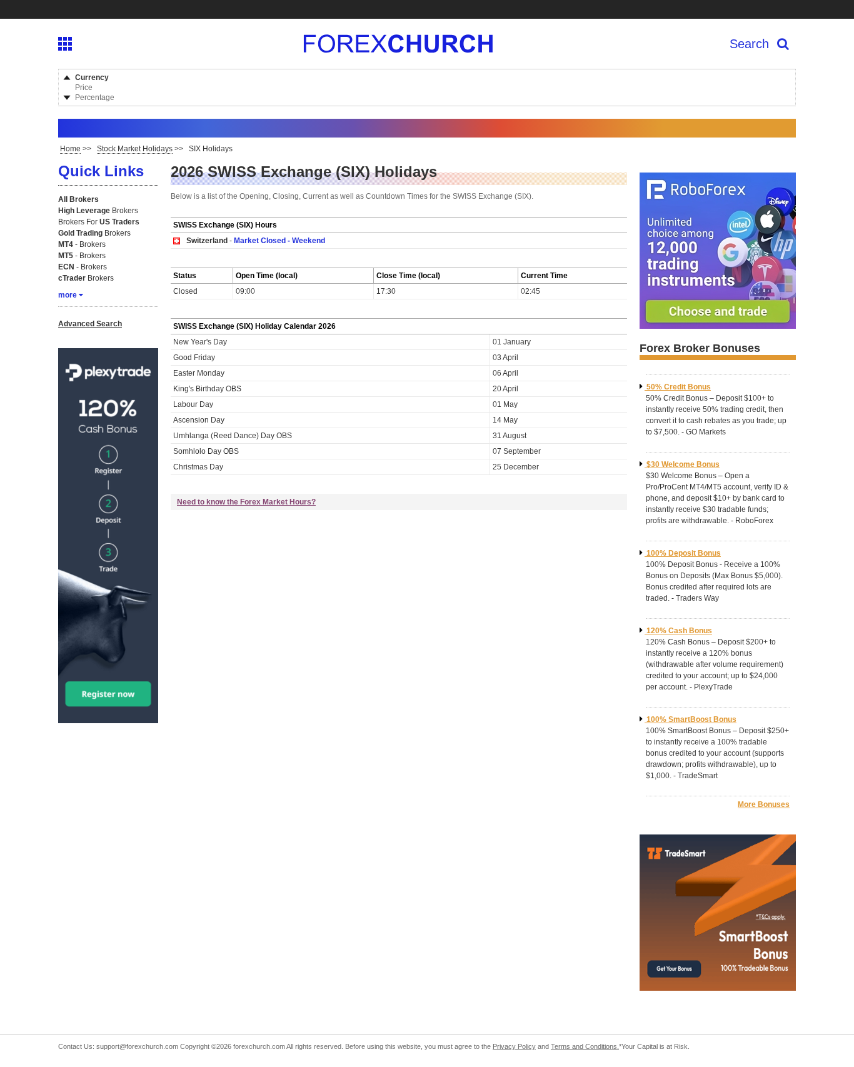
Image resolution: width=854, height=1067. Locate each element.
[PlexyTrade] (108, 718)
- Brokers (82, 244)
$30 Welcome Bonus (683, 464)
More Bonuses (764, 804)
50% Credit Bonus (678, 387)
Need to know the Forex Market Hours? (246, 502)
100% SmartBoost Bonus (691, 719)
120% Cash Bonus (679, 630)
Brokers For (98, 222)
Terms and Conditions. (585, 1046)
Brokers (98, 210)
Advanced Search (90, 323)
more (67, 295)
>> (75, 148)
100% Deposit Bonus (683, 553)
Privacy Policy (514, 1046)
